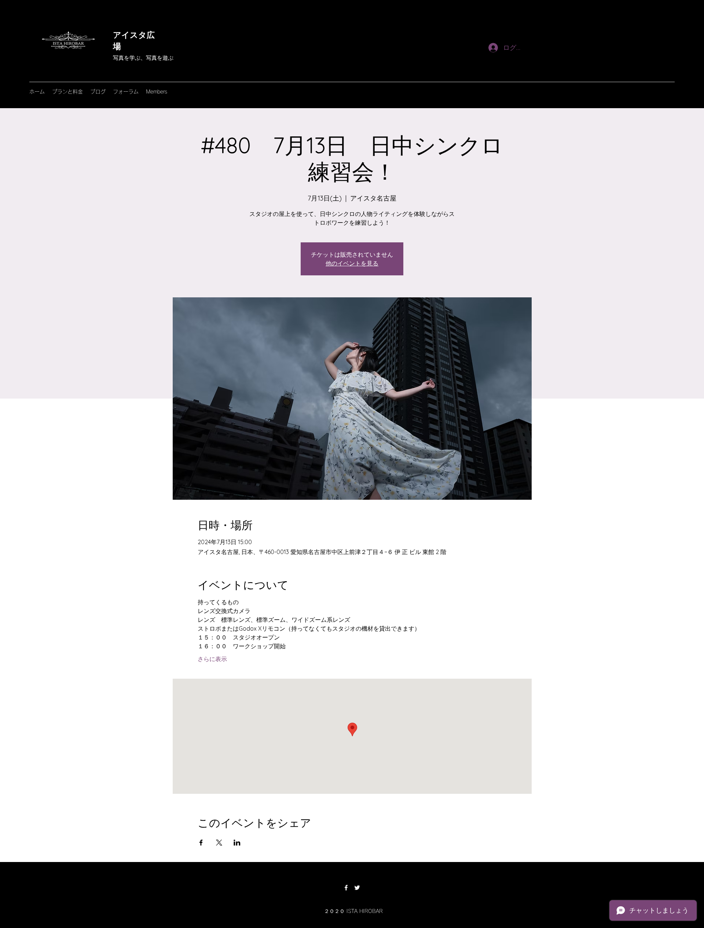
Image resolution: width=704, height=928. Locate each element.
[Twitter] (357, 887)
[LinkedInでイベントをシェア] (237, 843)
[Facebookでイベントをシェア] (201, 843)
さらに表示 (212, 659)
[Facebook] (346, 887)
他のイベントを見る (352, 263)
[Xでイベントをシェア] (219, 843)
